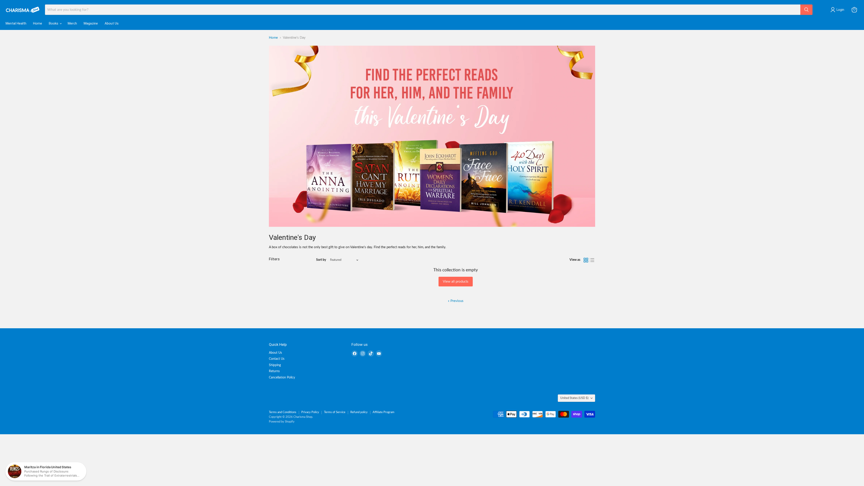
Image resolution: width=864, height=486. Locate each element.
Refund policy (359, 412)
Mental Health (16, 23)
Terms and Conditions (282, 412)
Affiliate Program (383, 412)
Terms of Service (334, 412)
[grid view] (586, 260)
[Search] (806, 9)
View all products (455, 281)
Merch (72, 23)
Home (37, 23)
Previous (457, 301)
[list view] (592, 260)
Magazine (91, 23)
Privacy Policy (310, 412)
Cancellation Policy (282, 377)
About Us (112, 23)
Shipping (275, 365)
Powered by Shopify (282, 421)
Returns (274, 371)
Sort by (321, 259)
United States (574, 398)
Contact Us (276, 358)
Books (54, 23)
